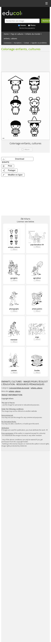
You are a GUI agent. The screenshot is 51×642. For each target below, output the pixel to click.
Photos (33, 25)
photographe (14, 309)
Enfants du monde (32, 34)
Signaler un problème (39, 43)
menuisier (14, 340)
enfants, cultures (10, 38)
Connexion (7, 43)
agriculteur (37, 278)
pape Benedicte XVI (37, 245)
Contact (26, 43)
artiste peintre (37, 309)
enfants (11, 391)
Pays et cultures (17, 34)
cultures (17, 391)
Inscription (17, 43)
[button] (13, 175)
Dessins (23, 25)
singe (37, 337)
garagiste (14, 278)
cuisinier (14, 370)
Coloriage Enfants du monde (19, 388)
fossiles (37, 370)
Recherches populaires (27, 28)
